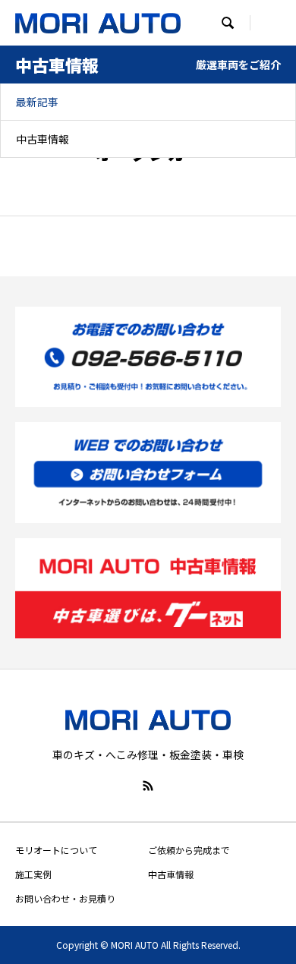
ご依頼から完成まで (189, 849)
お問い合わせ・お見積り (65, 898)
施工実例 (33, 874)
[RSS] (148, 785)
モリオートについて (56, 849)
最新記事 (37, 101)
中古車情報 (42, 138)
